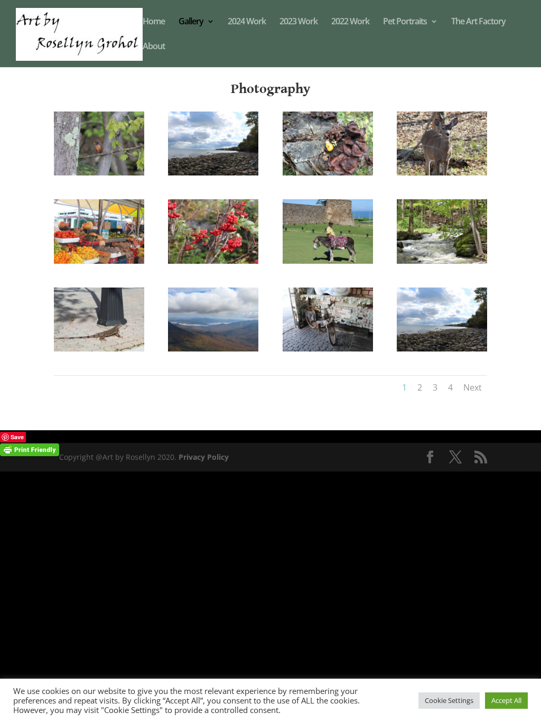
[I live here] (99, 349)
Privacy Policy (204, 457)
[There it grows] (328, 173)
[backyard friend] (442, 173)
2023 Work (298, 22)
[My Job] (328, 261)
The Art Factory (478, 22)
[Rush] (442, 261)
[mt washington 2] (213, 349)
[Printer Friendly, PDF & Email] (29, 449)
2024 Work (247, 22)
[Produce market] (99, 261)
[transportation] (328, 349)
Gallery (191, 22)
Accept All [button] (506, 700)
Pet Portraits (405, 22)
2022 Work (350, 22)
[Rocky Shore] (213, 173)
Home (154, 22)
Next (472, 387)
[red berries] (213, 261)
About (154, 47)
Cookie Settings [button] (449, 700)
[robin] (99, 173)
